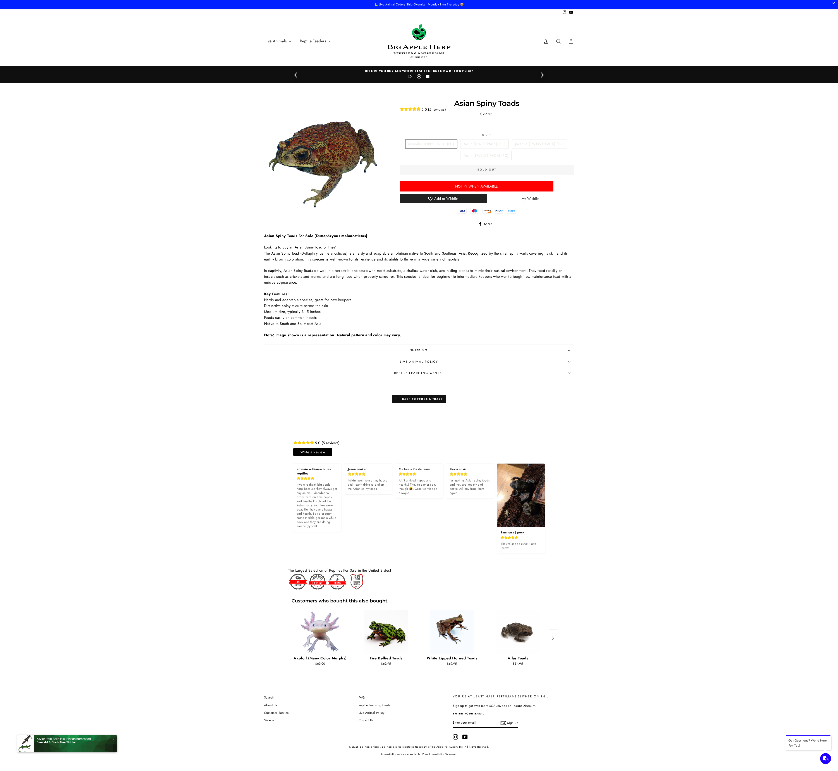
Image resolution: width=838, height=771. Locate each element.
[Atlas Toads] (517, 632)
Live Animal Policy (419, 361)
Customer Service (276, 713)
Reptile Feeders (313, 41)
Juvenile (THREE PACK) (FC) (431, 144)
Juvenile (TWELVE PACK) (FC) (539, 144)
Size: (486, 135)
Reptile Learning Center (419, 373)
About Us (270, 705)
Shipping (419, 350)
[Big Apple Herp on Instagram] (455, 737)
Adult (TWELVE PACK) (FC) (486, 155)
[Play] (410, 77)
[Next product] (553, 638)
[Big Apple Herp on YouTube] (465, 737)
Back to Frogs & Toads (422, 399)
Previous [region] (295, 73)
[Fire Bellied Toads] (386, 632)
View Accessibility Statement (439, 754)
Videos (269, 720)
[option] (419, 71)
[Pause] (419, 77)
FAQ (362, 697)
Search (269, 697)
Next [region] (542, 73)
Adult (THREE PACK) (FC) (484, 144)
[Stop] (428, 77)
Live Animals (276, 41)
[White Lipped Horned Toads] (452, 632)
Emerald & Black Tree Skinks (56, 741)
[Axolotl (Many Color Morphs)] (320, 632)
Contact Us (366, 720)
